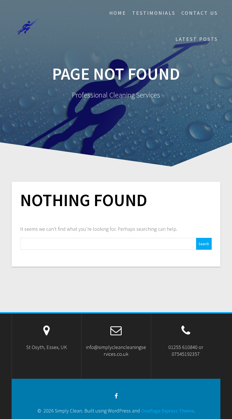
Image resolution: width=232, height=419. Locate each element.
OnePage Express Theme (167, 410)
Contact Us (199, 13)
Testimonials (153, 13)
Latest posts (196, 39)
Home (117, 13)
